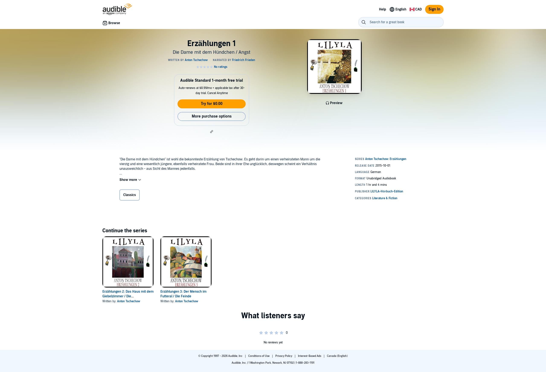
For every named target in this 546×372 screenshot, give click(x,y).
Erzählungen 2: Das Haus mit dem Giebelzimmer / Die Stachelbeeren (128, 296)
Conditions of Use (259, 356)
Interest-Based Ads (310, 356)
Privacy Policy (284, 356)
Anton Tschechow (128, 301)
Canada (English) (337, 356)
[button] (211, 131)
